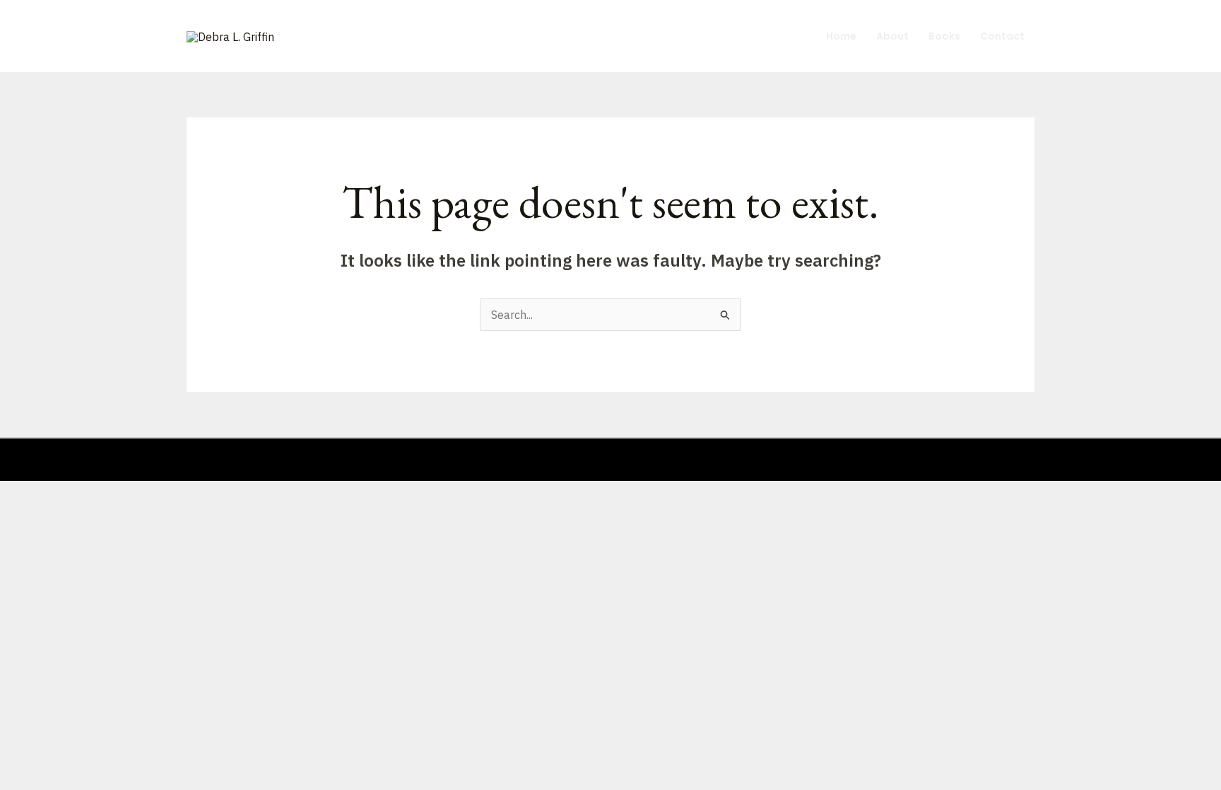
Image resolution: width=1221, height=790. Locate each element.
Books (944, 36)
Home (841, 36)
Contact (1002, 36)
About (892, 36)
